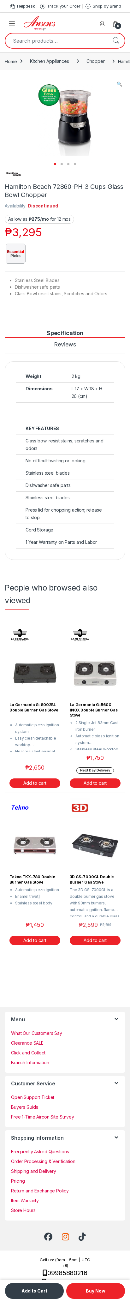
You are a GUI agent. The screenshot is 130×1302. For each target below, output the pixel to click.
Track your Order (60, 6)
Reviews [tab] (65, 345)
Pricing (18, 1181)
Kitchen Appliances (49, 61)
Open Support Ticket (32, 1097)
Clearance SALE (27, 1043)
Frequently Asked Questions (40, 1151)
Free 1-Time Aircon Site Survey (42, 1116)
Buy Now (95, 1290)
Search (116, 40)
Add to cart (34, 783)
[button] (119, 84)
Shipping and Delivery (33, 1171)
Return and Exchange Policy (39, 1190)
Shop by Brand (103, 6)
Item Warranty (25, 1200)
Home (11, 61)
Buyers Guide (24, 1107)
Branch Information (30, 1062)
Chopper (95, 61)
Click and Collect (28, 1052)
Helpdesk (22, 6)
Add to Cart (34, 1290)
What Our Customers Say (36, 1033)
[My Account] (102, 23)
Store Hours (23, 1210)
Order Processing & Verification (43, 1161)
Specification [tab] (65, 333)
